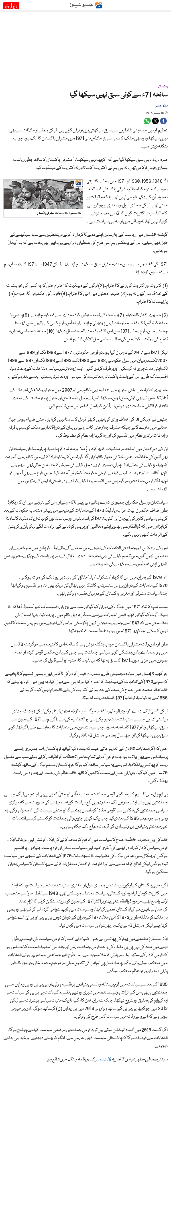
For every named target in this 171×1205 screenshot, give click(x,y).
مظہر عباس (161, 106)
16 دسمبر (103, 1059)
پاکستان (163, 86)
